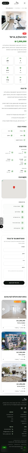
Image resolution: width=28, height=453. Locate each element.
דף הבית (23, 8)
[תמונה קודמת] (24, 309)
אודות (12, 421)
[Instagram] (22, 408)
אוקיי (4, 447)
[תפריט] (24, 3)
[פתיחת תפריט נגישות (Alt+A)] (1, 226)
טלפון (23, 253)
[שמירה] (1, 222)
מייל (23, 260)
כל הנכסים (24, 423)
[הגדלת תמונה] (14, 20)
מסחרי (25, 419)
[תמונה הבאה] (3, 309)
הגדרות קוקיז (10, 444)
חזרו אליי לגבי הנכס (14, 283)
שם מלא (22, 246)
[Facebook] (25, 408)
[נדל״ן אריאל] (16, 3)
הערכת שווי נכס (10, 414)
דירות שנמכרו (23, 421)
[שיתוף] (1, 219)
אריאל (25, 429)
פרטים (24, 450)
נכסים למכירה (17, 8)
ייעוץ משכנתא (10, 416)
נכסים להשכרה (23, 416)
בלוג (12, 419)
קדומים (24, 431)
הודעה (23, 267)
